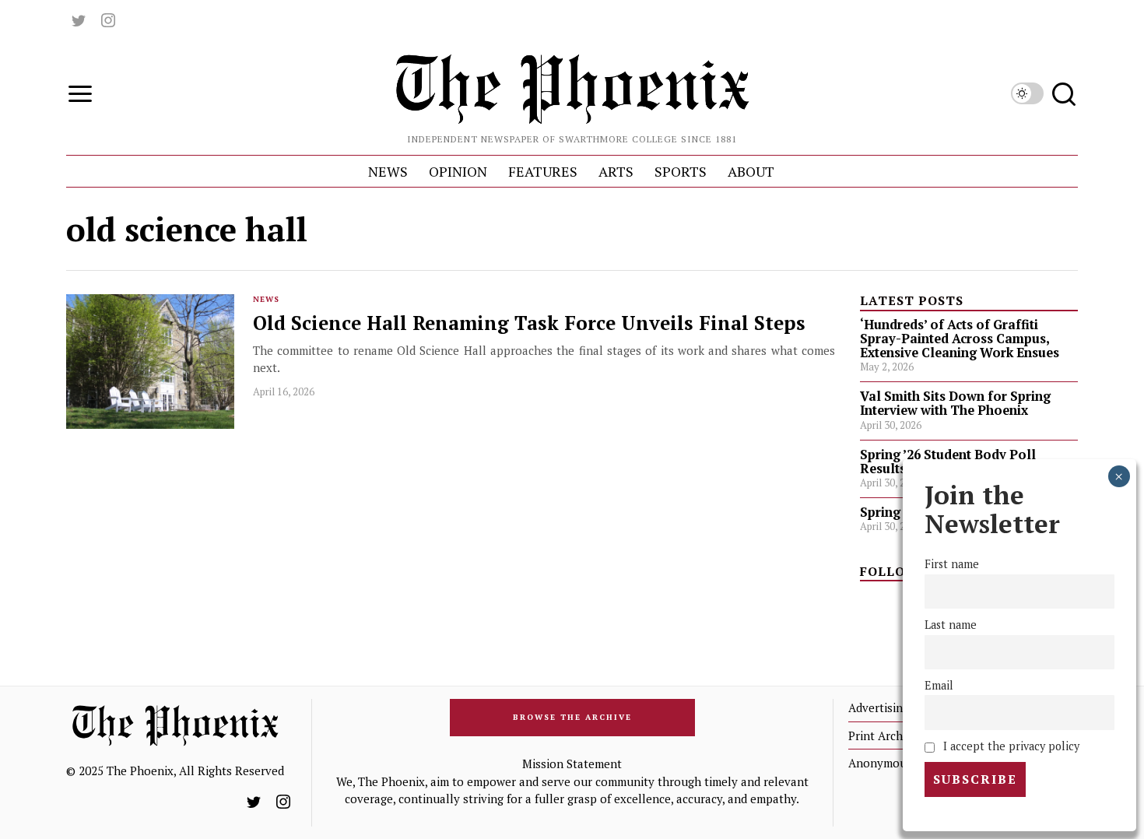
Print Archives (886, 735)
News (266, 299)
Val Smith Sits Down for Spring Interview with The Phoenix (955, 403)
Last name (951, 624)
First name (952, 563)
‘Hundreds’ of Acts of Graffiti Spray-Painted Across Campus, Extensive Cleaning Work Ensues (959, 339)
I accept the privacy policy (1009, 746)
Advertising (878, 707)
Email (939, 685)
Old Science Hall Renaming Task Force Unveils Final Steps (532, 323)
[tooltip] (78, 20)
